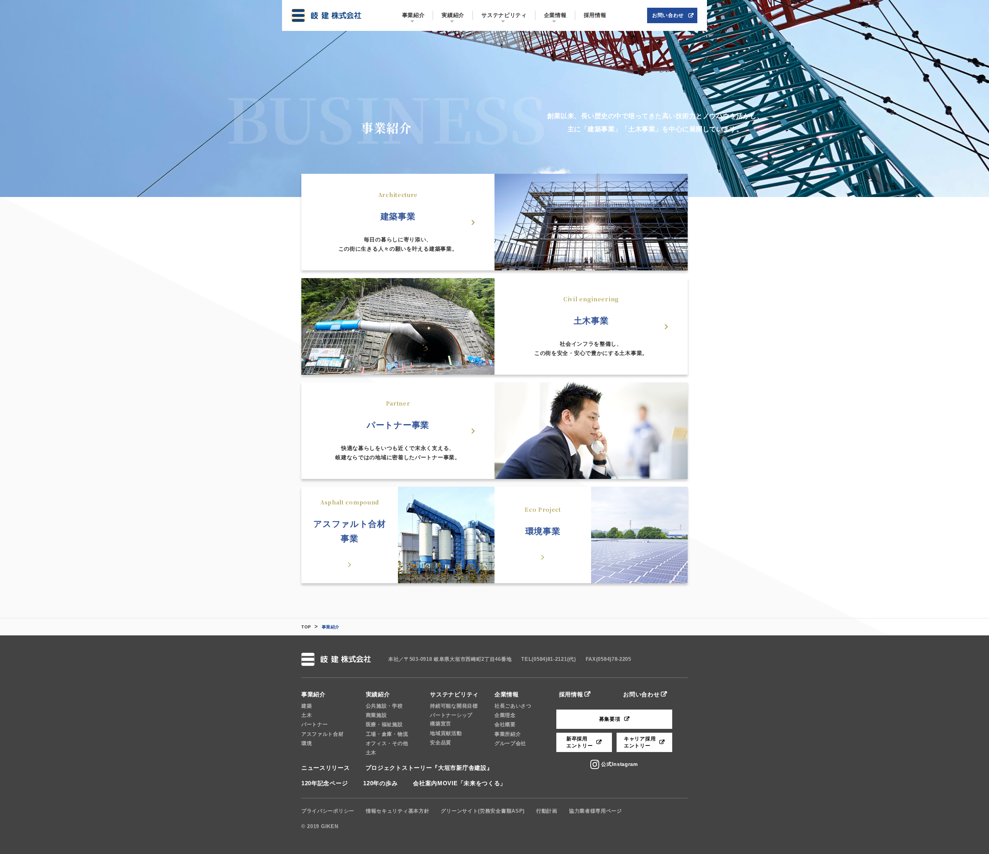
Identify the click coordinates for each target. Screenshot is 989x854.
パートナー (314, 724)
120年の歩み (380, 783)
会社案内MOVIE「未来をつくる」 (459, 783)
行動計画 (546, 811)
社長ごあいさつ (513, 706)
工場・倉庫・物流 (387, 734)
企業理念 (505, 715)
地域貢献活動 (446, 733)
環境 (306, 743)
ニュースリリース (325, 767)
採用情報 (571, 694)
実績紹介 (378, 694)
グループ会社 (510, 743)
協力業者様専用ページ (595, 811)
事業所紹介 (507, 734)
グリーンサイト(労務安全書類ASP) (483, 811)
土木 (306, 715)
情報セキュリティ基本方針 (397, 811)
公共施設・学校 (384, 706)
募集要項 (609, 719)
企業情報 (506, 694)
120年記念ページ (324, 783)
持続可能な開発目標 (454, 706)
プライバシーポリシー (327, 811)
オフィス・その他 (387, 743)
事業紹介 (313, 694)
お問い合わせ (641, 694)
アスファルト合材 (322, 734)
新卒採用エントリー (579, 742)
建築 (306, 706)
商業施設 (376, 715)
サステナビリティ (454, 694)
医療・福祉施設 (384, 724)
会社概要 (505, 724)
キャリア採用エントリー (640, 742)
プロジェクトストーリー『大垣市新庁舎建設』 (429, 767)
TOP (306, 627)
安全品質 (440, 742)
